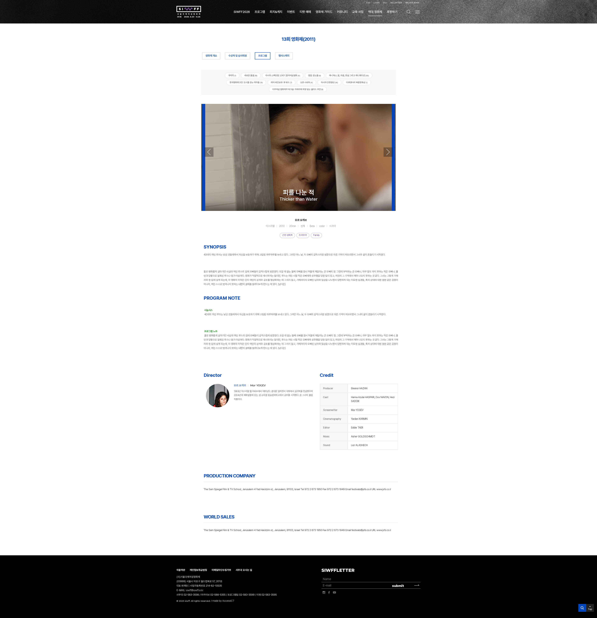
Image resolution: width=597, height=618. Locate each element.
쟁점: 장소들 (314, 75)
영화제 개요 (211, 55)
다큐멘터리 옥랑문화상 (357, 82)
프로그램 (262, 55)
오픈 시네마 (306, 82)
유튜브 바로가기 (334, 592)
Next (388, 152)
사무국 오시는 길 (244, 570)
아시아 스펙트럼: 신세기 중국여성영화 (282, 75)
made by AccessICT (223, 600)
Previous (208, 152)
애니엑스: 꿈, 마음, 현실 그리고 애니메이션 (349, 75)
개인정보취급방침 (198, 570)
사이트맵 (417, 12)
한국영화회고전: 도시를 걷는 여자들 (246, 82)
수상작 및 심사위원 (237, 55)
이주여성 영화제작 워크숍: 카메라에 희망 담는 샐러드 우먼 (297, 89)
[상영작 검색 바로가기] (408, 12)
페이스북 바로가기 (329, 592)
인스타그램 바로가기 (323, 592)
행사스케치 (283, 55)
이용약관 (180, 570)
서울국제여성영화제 (188, 12)
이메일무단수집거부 (221, 570)
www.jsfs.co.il (384, 489)
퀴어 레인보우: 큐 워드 (281, 82)
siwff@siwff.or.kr (194, 590)
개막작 (232, 75)
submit (398, 586)
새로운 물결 (250, 75)
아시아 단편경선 (329, 82)
